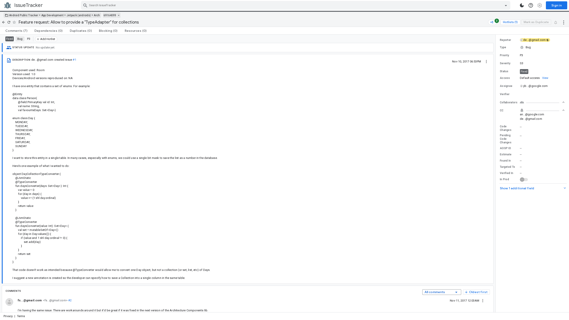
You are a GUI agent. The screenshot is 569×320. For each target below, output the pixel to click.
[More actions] (563, 22)
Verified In (506, 173)
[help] (530, 5)
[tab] (16, 30)
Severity (505, 63)
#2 (70, 300)
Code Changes (505, 128)
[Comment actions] (482, 300)
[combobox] (296, 5)
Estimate (505, 154)
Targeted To (507, 166)
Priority (504, 55)
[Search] (85, 5)
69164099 (110, 15)
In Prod (504, 179)
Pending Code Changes (505, 139)
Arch (97, 15)
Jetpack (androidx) (79, 15)
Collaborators (508, 102)
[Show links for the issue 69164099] (118, 15)
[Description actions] (486, 61)
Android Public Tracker (23, 15)
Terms (21, 316)
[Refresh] (9, 22)
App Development (52, 15)
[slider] (496, 173)
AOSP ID (505, 148)
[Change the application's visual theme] (521, 5)
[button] (532, 47)
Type (503, 47)
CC (502, 110)
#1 (74, 59)
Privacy (8, 316)
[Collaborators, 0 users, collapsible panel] (542, 102)
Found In (505, 160)
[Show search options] (506, 5)
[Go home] (3, 22)
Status (504, 71)
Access (505, 78)
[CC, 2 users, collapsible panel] (542, 110)
